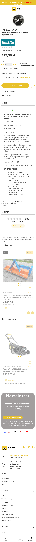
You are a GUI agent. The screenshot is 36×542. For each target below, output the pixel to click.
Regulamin (23, 421)
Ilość (2, 61)
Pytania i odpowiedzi (7, 481)
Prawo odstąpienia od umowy (10, 517)
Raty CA (3, 484)
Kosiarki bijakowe (8, 292)
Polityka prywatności (7, 496)
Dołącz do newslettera (13, 417)
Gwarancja (4, 502)
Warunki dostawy (6, 520)
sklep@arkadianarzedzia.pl (19, 455)
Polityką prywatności (21, 425)
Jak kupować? (5, 478)
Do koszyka (11, 308)
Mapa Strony (5, 508)
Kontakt (3, 532)
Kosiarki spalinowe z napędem (12, 366)
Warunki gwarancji (6, 499)
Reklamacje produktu (7, 514)
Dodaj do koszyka (15, 85)
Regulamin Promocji (18, 4)
